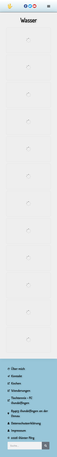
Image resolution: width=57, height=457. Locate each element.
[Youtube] (34, 6)
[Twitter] (30, 6)
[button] (48, 6)
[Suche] (45, 445)
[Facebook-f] (26, 6)
